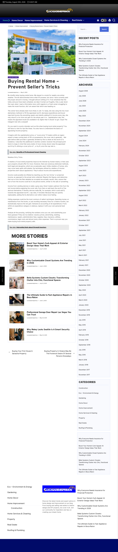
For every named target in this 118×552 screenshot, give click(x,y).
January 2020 (83, 305)
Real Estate (77, 20)
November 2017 (84, 375)
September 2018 (84, 345)
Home (5, 20)
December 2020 (84, 270)
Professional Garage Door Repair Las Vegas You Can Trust (49, 313)
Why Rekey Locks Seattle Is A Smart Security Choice (48, 330)
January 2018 (83, 365)
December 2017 (84, 370)
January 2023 (83, 180)
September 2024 (85, 131)
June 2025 (82, 111)
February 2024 (84, 146)
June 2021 (82, 240)
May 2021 (82, 245)
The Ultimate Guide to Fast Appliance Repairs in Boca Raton (49, 296)
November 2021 (84, 220)
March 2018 (83, 360)
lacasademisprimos (13, 92)
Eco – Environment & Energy (89, 393)
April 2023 (82, 175)
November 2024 (84, 126)
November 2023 (84, 151)
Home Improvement (33, 20)
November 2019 (84, 315)
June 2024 (82, 141)
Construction (83, 388)
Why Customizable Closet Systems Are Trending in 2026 (49, 261)
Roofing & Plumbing (85, 428)
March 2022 (83, 205)
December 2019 (84, 310)
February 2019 (84, 335)
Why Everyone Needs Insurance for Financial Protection (91, 45)
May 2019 (82, 325)
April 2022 (82, 200)
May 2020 (82, 290)
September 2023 (85, 160)
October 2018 (83, 340)
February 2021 (84, 260)
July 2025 (82, 106)
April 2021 (82, 250)
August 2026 (83, 91)
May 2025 (82, 116)
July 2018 (82, 350)
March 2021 (83, 255)
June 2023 (82, 170)
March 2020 (83, 300)
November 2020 (84, 275)
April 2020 (82, 295)
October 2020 (84, 280)
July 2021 (82, 235)
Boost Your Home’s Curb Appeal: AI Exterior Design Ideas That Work (47, 244)
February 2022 (84, 210)
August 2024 (83, 136)
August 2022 (83, 195)
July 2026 (82, 96)
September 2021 (84, 230)
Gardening (82, 398)
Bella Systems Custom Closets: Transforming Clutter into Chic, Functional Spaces (48, 279)
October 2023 (84, 155)
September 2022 (85, 190)
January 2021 (83, 265)
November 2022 (84, 185)
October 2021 (83, 225)
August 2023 (83, 165)
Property (82, 418)
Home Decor (17, 20)
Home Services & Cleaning (56, 20)
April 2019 (82, 330)
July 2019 (82, 320)
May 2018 (82, 355)
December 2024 (84, 121)
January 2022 (83, 215)
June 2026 (82, 101)
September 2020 (85, 285)
